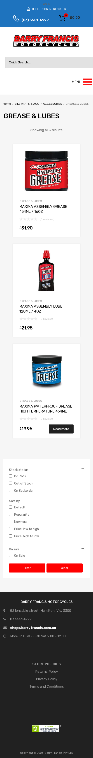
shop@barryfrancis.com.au (33, 628)
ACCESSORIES (52, 103)
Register (59, 9)
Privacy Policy (46, 679)
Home (7, 103)
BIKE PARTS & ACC (27, 103)
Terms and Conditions (46, 686)
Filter (27, 568)
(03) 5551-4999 (32, 20)
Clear (64, 568)
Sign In (46, 9)
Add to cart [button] (71, 229)
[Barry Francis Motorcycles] (46, 46)
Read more (61, 429)
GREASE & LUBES (30, 201)
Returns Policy (46, 672)
